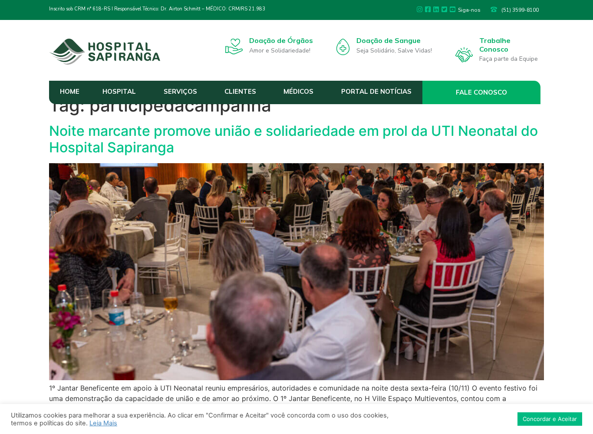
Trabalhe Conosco (495, 44)
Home (69, 91)
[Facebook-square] (428, 9)
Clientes (240, 91)
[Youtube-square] (452, 9)
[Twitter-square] (444, 9)
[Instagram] (419, 9)
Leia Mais (103, 423)
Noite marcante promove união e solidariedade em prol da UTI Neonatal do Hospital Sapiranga (293, 139)
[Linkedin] (436, 9)
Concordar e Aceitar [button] (550, 418)
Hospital (119, 91)
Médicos (298, 91)
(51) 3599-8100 (520, 10)
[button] (481, 92)
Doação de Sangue (388, 40)
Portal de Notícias (376, 91)
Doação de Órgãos (281, 40)
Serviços (180, 91)
